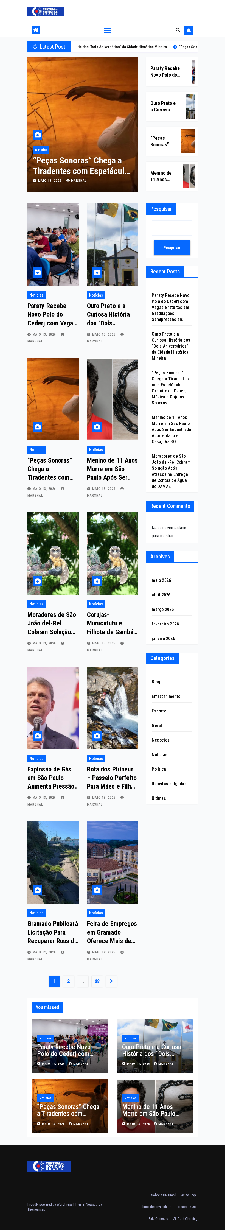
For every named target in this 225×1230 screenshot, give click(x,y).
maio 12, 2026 (45, 952)
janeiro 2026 (163, 638)
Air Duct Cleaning (185, 1219)
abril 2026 (161, 594)
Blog (156, 681)
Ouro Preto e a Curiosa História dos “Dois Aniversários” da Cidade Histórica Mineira (171, 346)
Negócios (161, 740)
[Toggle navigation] (107, 30)
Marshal (79, 181)
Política (159, 769)
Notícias (41, 150)
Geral (157, 725)
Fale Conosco (158, 1219)
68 (97, 981)
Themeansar (35, 1209)
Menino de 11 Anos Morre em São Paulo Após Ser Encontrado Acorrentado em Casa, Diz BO (171, 429)
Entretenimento (166, 696)
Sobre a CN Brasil (163, 1195)
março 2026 (163, 609)
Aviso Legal (189, 1195)
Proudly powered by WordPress (50, 1204)
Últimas (159, 798)
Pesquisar (161, 209)
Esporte (159, 711)
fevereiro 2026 (165, 624)
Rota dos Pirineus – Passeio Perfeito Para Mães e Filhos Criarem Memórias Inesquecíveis (112, 786)
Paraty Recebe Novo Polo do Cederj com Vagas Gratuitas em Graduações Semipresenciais (170, 307)
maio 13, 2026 (50, 181)
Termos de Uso (187, 1207)
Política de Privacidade (155, 1207)
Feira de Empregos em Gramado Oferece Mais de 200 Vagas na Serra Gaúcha (112, 941)
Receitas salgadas (169, 783)
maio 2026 (161, 580)
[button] (178, 30)
